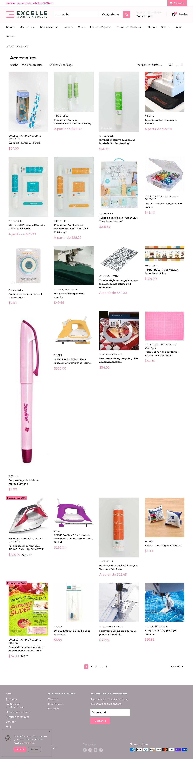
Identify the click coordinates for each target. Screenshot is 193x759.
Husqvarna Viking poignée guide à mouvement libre (118, 360)
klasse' (149, 541)
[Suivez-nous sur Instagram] (90, 750)
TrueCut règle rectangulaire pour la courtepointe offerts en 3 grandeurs (118, 284)
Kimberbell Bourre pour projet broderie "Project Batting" (117, 142)
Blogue (151, 27)
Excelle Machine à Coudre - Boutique (25, 137)
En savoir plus (28, 743)
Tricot (178, 27)
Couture (53, 699)
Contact (10, 36)
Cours (81, 27)
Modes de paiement (18, 712)
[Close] (49, 731)
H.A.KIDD (58, 626)
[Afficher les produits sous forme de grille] (177, 65)
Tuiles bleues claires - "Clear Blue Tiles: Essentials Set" (118, 219)
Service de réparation (129, 27)
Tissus (66, 27)
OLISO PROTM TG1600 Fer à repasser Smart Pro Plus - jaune (72, 361)
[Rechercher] (126, 14)
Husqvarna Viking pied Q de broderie (161, 632)
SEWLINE (14, 476)
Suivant (175, 666)
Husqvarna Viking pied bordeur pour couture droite (117, 633)
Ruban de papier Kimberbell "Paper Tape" (25, 296)
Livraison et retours (17, 716)
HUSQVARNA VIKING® (65, 289)
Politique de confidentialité (14, 706)
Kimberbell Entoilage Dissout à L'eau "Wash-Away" (27, 227)
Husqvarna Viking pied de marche (69, 295)
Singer (58, 355)
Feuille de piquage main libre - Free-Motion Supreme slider (26, 649)
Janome (149, 116)
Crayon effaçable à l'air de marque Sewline (24, 482)
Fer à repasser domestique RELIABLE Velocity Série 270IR (26, 548)
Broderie (53, 708)
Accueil (10, 27)
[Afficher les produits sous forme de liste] (181, 65)
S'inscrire (179, 3)
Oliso (57, 531)
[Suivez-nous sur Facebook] (85, 750)
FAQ (8, 726)
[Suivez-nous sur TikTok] (101, 750)
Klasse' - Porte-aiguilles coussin (163, 545)
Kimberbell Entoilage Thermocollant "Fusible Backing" (73, 122)
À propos (11, 699)
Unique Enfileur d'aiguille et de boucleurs (72, 633)
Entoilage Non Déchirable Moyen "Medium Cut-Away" (118, 567)
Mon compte (144, 16)
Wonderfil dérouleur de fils (24, 143)
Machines (26, 27)
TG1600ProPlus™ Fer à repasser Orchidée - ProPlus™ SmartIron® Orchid (73, 539)
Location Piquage (101, 27)
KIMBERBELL (61, 116)
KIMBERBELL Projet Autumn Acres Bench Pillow (161, 272)
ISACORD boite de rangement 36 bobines (163, 205)
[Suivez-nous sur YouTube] (95, 750)
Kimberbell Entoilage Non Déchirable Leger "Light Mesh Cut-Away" (71, 229)
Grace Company (108, 276)
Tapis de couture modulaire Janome (161, 122)
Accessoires (47, 27)
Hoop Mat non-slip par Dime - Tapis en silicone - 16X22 (162, 354)
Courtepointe (56, 704)
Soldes (165, 27)
